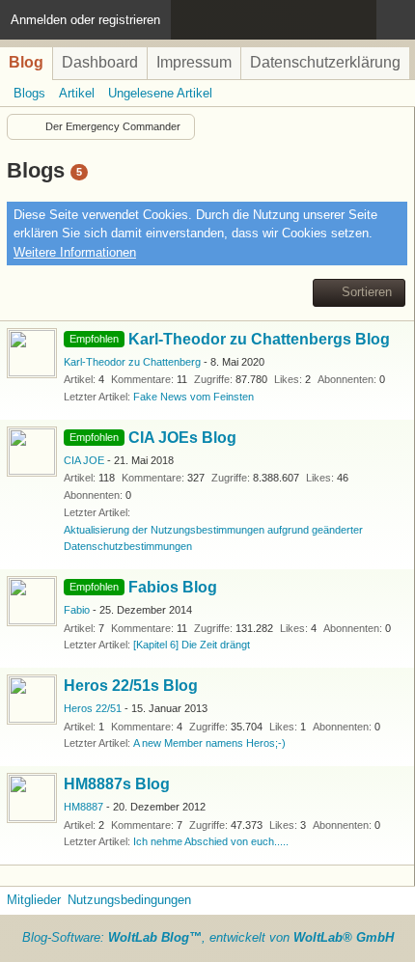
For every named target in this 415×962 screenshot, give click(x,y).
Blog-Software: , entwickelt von (208, 937)
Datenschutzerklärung (325, 62)
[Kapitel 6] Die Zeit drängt (191, 644)
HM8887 (83, 806)
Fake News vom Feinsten (193, 396)
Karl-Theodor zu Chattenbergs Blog (259, 339)
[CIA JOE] (32, 451)
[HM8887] (32, 798)
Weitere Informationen (75, 252)
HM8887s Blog (117, 784)
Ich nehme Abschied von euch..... (211, 841)
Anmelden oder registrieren (85, 20)
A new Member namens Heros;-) (209, 743)
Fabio (77, 610)
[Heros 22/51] (32, 699)
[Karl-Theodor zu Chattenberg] (32, 353)
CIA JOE (84, 460)
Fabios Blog (172, 587)
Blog (26, 62)
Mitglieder (34, 900)
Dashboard (100, 62)
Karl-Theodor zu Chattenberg (132, 362)
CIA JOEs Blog (182, 437)
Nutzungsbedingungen (129, 900)
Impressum (194, 62)
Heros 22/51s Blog (131, 685)
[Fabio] (32, 601)
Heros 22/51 (93, 708)
